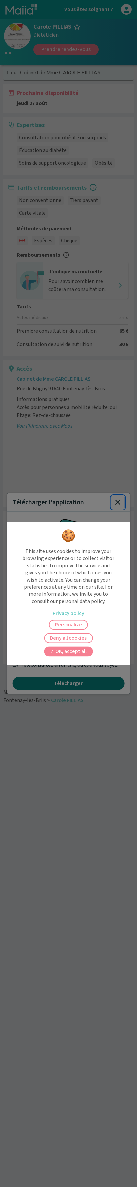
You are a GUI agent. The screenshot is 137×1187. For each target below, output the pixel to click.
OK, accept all (70, 651)
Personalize (68, 625)
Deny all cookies (68, 638)
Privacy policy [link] (68, 614)
